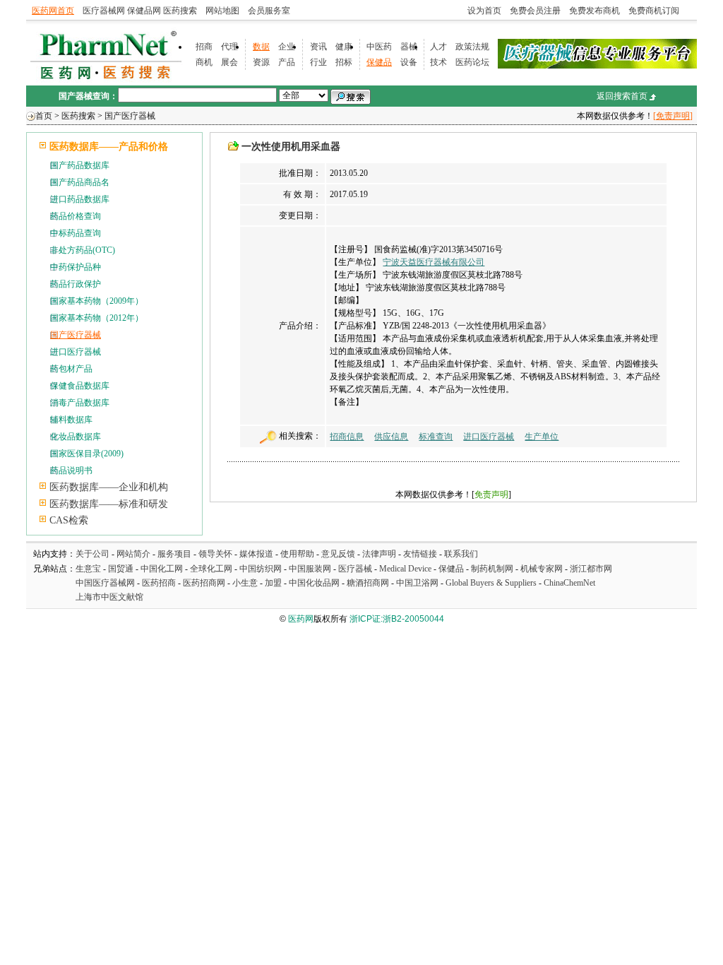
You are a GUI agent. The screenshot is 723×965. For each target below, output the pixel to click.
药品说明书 (71, 470)
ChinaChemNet (569, 583)
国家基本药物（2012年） (96, 318)
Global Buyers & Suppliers (491, 583)
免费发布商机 (594, 11)
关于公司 (92, 554)
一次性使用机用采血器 (290, 146)
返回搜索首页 (622, 96)
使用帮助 (297, 554)
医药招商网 (204, 583)
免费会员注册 (535, 11)
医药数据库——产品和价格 (108, 146)
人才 (438, 47)
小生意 (245, 583)
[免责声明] (673, 116)
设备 (408, 62)
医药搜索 (180, 11)
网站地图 (222, 11)
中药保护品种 (75, 267)
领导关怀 (215, 554)
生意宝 (88, 569)
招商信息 (347, 437)
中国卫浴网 (418, 583)
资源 (261, 62)
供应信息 (391, 437)
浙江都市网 (591, 569)
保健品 (379, 62)
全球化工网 (211, 569)
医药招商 (159, 583)
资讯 (318, 47)
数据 (261, 47)
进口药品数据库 (79, 199)
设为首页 (484, 11)
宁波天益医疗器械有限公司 (433, 262)
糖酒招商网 (368, 583)
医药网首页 (53, 11)
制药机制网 (492, 569)
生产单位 (541, 437)
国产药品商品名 (79, 182)
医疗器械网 (104, 11)
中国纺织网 (260, 569)
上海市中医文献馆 (109, 597)
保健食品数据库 (79, 386)
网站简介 (133, 554)
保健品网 (144, 11)
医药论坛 (472, 62)
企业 (286, 47)
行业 (318, 62)
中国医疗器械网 (105, 583)
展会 (229, 62)
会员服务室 (269, 11)
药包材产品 (71, 369)
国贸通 (120, 569)
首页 (43, 116)
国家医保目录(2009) (87, 453)
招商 (204, 47)
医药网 (300, 619)
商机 (204, 62)
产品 (286, 62)
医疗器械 (355, 569)
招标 (343, 62)
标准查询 (436, 437)
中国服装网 (310, 569)
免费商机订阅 (653, 11)
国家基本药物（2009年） (96, 301)
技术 (438, 62)
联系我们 (461, 554)
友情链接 (420, 554)
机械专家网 (541, 569)
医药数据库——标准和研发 (108, 504)
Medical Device (405, 569)
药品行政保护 (75, 284)
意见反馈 (338, 554)
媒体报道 (256, 554)
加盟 (274, 583)
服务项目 (174, 554)
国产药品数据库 (79, 165)
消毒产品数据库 (79, 403)
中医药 (379, 47)
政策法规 (472, 47)
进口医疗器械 (75, 352)
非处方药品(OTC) (82, 250)
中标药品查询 (75, 233)
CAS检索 (68, 520)
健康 (343, 47)
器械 (408, 47)
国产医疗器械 (129, 116)
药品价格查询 (75, 216)
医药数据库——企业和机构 (108, 487)
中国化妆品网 (314, 583)
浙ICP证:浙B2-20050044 (396, 619)
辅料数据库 (71, 420)
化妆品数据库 (75, 437)
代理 (229, 47)
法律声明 (379, 554)
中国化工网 (162, 569)
